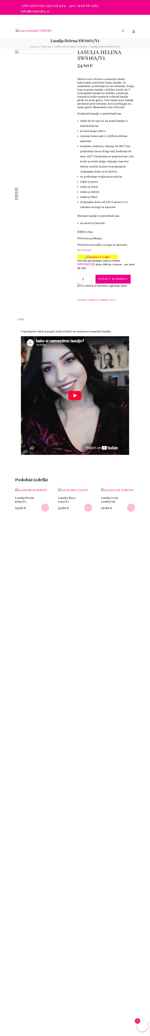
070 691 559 (86, 264)
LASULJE (82, 46)
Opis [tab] (21, 319)
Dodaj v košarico (113, 279)
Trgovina (46, 46)
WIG (112, 300)
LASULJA (93, 300)
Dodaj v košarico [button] (45, 507)
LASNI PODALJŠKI (64, 46)
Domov (34, 46)
